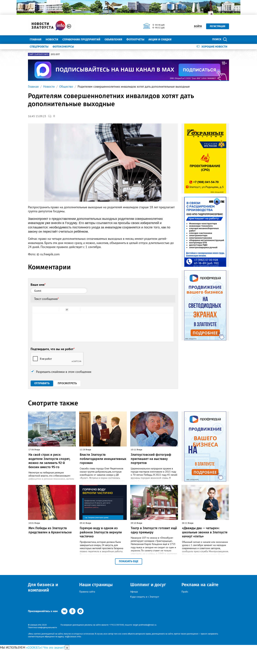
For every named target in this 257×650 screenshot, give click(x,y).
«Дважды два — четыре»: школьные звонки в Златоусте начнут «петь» (204, 532)
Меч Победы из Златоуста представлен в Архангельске (50, 530)
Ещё (178, 39)
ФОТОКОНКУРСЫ (63, 46)
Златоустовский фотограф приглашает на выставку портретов (151, 459)
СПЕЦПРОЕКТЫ (39, 46)
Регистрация (217, 26)
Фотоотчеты (135, 39)
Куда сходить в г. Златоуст (144, 596)
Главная (35, 39)
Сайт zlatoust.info (38, 54)
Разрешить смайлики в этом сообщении (63, 372)
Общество (66, 86)
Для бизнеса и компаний (43, 587)
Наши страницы (96, 584)
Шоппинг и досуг (148, 584)
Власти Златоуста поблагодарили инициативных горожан (103, 459)
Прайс (184, 591)
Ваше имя (38, 285)
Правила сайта (87, 591)
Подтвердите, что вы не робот (53, 349)
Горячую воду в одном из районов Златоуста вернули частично (101, 532)
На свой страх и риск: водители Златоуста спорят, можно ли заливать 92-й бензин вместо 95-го (49, 461)
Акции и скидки (160, 39)
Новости (52, 39)
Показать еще (128, 561)
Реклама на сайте (199, 584)
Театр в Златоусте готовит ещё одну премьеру (154, 530)
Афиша (134, 591)
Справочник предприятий (81, 39)
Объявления (113, 39)
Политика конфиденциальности (42, 627)
